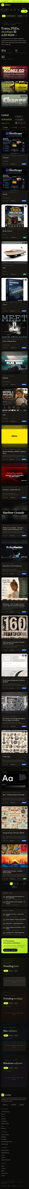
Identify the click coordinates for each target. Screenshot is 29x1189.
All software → (8, 1038)
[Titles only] (24, 123)
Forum (2, 1155)
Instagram (13, 1104)
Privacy (3, 1175)
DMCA (2, 1171)
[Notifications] (18, 9)
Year (16, 970)
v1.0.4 (20, 1186)
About (2, 1166)
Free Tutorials (4, 1144)
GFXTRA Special (11, 16)
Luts (2, 1126)
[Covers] (16, 123)
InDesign (3, 1128)
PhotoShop (4, 1121)
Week (6, 970)
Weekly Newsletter (5, 1160)
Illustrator (3, 1118)
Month (10, 970)
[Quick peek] (23, 133)
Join (25, 11)
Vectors (20, 16)
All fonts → (7, 974)
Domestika (3, 1139)
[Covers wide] (19, 123)
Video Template (5, 1123)
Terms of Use (4, 1173)
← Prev (6, 883)
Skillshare (3, 1137)
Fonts (2, 1116)
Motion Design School (6, 1141)
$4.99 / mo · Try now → (10, 950)
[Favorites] (14, 9)
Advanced (6, 10)
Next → (14, 886)
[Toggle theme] (11, 9)
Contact (3, 1168)
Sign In (23, 8)
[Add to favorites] (26, 133)
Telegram (21, 1104)
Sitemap (3, 1186)
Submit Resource (5, 1152)
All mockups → (7, 1006)
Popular (23, 127)
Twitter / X (5, 1104)
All (4, 16)
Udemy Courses (5, 1134)
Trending (14, 127)
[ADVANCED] (4, 10)
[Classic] (21, 123)
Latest (6, 127)
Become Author (5, 1150)
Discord (3, 1157)
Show (19, 119)
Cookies (14, 1186)
